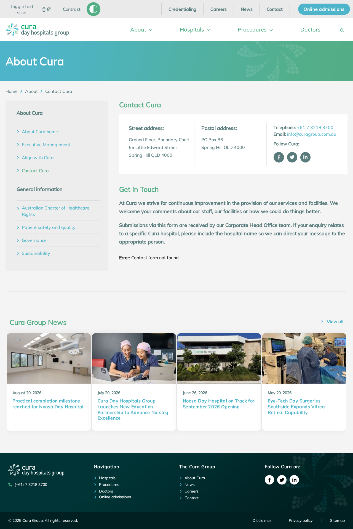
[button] (21, 9)
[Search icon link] (342, 29)
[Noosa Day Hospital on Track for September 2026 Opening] (219, 358)
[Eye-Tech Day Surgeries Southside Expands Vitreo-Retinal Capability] (304, 358)
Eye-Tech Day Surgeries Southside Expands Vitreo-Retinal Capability (297, 406)
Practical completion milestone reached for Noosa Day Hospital (48, 403)
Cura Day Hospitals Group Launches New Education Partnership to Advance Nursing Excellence (133, 409)
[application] (149, 29)
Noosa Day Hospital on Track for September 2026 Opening (219, 403)
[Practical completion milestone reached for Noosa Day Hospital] (49, 358)
